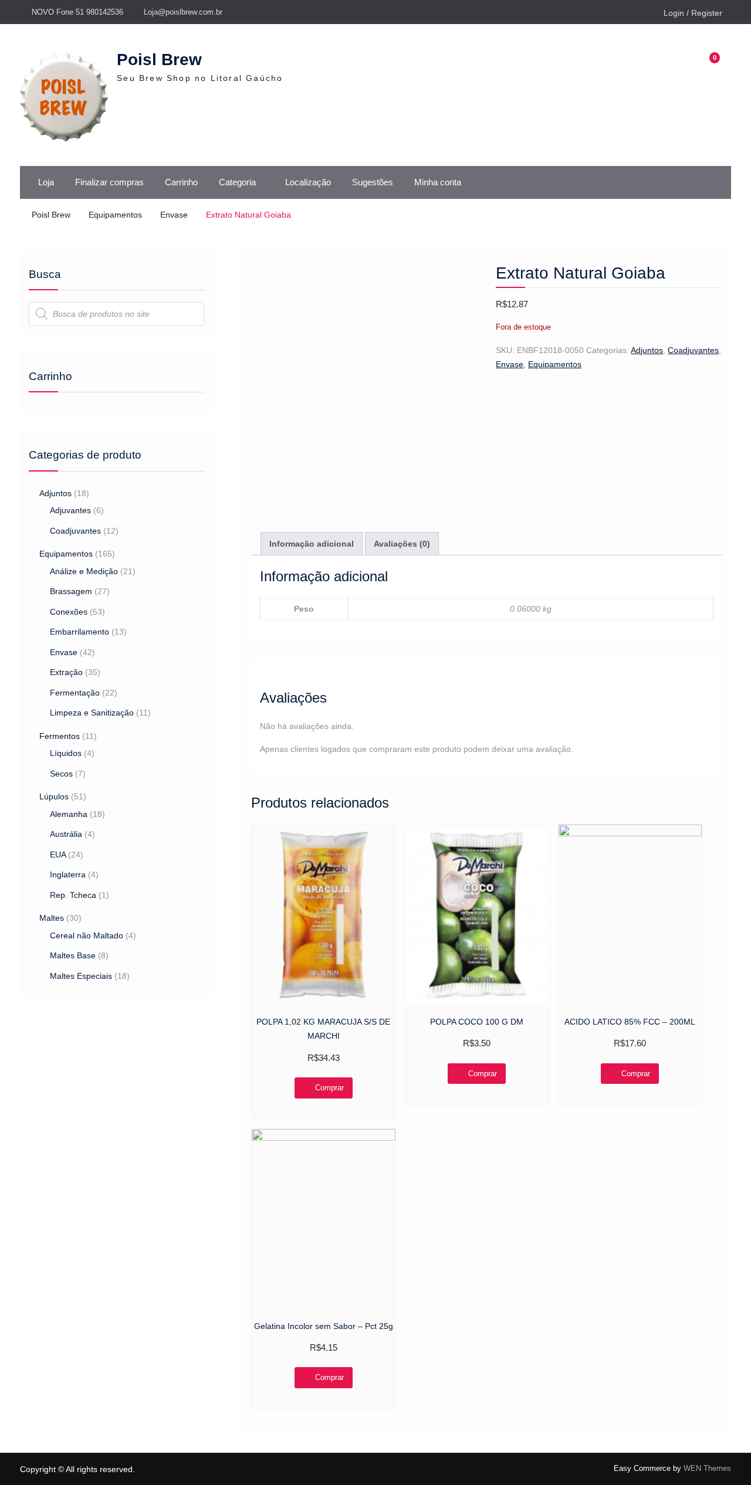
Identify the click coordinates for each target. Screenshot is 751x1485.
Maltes (51, 918)
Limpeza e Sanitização (92, 712)
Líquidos (66, 753)
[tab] (312, 544)
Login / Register (693, 13)
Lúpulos (54, 796)
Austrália (66, 834)
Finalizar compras (109, 182)
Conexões (68, 611)
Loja (46, 182)
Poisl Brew (159, 59)
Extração (66, 672)
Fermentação (75, 692)
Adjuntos (647, 350)
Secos (61, 773)
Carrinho (181, 182)
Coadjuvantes (693, 350)
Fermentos (59, 736)
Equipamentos (115, 214)
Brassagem (71, 591)
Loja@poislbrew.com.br (183, 12)
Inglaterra (68, 874)
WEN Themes (707, 1468)
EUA (58, 854)
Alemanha (68, 814)
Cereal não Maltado (86, 935)
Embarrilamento (79, 631)
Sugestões (372, 182)
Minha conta (437, 182)
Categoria (237, 182)
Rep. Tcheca (73, 895)
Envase (174, 214)
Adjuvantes (70, 510)
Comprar (329, 1087)
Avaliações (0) (402, 543)
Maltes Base (73, 955)
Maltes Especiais (81, 976)
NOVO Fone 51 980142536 (77, 12)
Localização (308, 182)
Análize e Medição (84, 571)
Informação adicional (311, 543)
